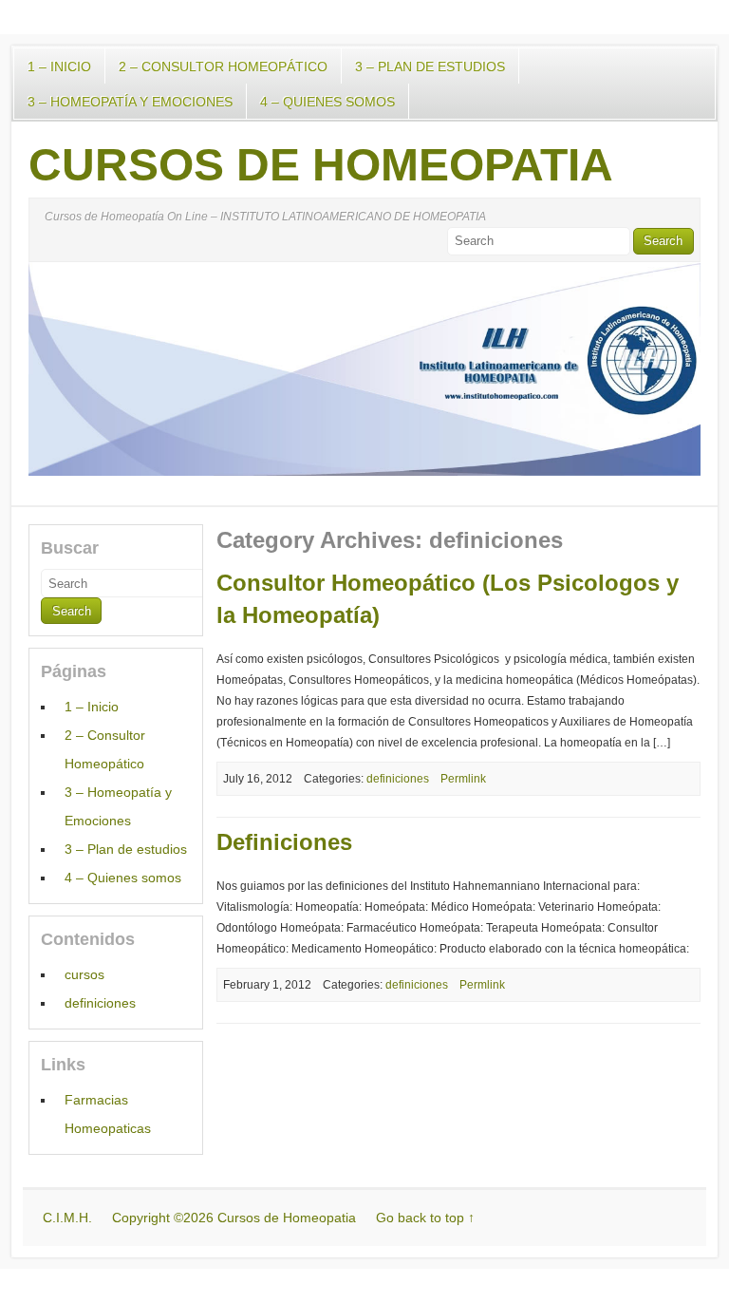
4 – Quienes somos (327, 101)
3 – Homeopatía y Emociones (130, 101)
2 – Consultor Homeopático (223, 66)
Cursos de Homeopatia (320, 165)
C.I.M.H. (67, 1217)
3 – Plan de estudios (430, 66)
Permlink (463, 778)
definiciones (397, 778)
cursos (84, 974)
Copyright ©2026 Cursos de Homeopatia (234, 1217)
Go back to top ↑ (425, 1217)
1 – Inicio (59, 66)
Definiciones (284, 842)
